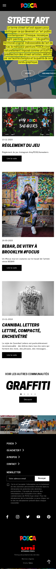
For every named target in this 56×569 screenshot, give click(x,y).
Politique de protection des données (26, 555)
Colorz (31, 563)
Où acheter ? (14, 451)
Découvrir (28, 400)
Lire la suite (12, 159)
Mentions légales (28, 559)
